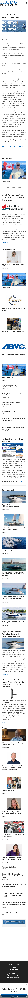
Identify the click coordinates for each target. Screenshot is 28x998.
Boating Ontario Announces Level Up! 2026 (13, 332)
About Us (14, 967)
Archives (20, 478)
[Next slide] (25, 173)
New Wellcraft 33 (7, 551)
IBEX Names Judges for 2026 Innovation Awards (13, 309)
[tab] (7, 187)
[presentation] (14, 170)
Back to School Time (8, 377)
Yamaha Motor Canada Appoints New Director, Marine (14, 419)
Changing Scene (6, 12)
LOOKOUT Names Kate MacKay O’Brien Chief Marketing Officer (11, 858)
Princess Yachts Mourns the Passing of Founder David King (13, 743)
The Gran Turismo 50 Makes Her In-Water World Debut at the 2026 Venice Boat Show (13, 573)
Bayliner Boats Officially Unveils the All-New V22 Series (13, 622)
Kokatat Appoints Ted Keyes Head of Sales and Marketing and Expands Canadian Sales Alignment (12, 767)
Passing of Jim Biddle (8, 790)
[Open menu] (26, 3)
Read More (5, 242)
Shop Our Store (14, 969)
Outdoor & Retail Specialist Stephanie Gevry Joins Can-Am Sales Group (13, 812)
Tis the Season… (6, 181)
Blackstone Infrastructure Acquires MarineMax (13, 428)
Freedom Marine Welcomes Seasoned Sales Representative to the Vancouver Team (14, 904)
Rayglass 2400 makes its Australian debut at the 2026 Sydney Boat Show (14, 505)
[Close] (27, 985)
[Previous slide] (3, 173)
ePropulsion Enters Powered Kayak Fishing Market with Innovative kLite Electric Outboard (13, 683)
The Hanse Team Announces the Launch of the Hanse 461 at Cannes (13, 528)
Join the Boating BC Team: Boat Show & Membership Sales (13, 835)
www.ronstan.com (7, 146)
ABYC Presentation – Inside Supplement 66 (13, 355)
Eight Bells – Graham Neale (11, 913)
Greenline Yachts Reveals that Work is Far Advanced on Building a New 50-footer (13, 598)
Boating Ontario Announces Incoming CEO (13, 265)
